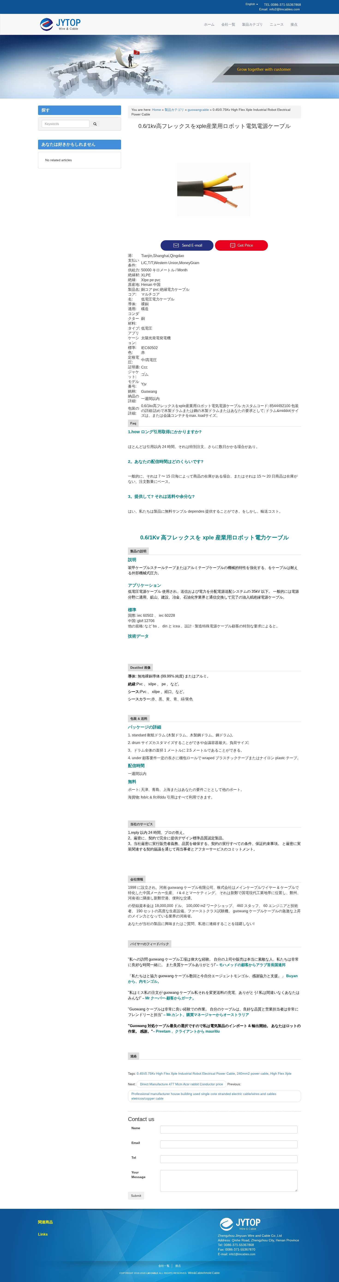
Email (135, 1143)
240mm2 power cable (252, 1073)
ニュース (277, 24)
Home (156, 110)
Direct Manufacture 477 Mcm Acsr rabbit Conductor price (181, 1084)
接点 (294, 24)
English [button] (251, 4)
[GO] (95, 124)
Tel (133, 1157)
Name (135, 1128)
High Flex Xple (280, 1073)
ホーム (209, 24)
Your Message (138, 1174)
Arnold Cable (211, 1273)
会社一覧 (228, 24)
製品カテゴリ (252, 24)
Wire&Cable (195, 1273)
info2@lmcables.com (284, 9)
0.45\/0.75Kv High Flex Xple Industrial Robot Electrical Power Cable (186, 1073)
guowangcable (198, 110)
